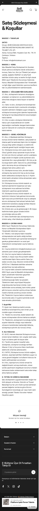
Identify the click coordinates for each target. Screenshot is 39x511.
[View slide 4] (23, 422)
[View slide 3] (21, 422)
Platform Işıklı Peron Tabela (21, 502)
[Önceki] (3, 2)
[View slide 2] (18, 422)
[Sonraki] (36, 2)
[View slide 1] (16, 422)
